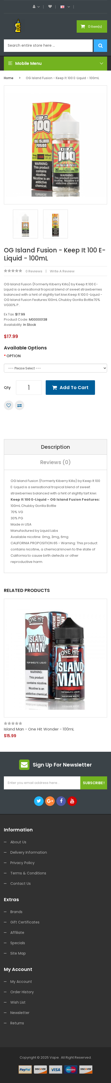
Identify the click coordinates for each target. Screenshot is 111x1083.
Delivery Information (28, 852)
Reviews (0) (55, 462)
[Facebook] (61, 801)
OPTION (13, 355)
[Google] (50, 801)
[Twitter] (39, 801)
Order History (22, 992)
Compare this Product (19, 405)
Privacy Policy (22, 862)
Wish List (18, 1002)
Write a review (62, 271)
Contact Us (20, 883)
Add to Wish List (8, 405)
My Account (21, 981)
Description (55, 447)
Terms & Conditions (28, 873)
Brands (16, 911)
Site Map (18, 953)
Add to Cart (74, 387)
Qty (7, 387)
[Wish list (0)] (50, 6)
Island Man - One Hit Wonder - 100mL (39, 729)
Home (8, 78)
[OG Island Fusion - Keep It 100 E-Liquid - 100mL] (25, 223)
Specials (17, 943)
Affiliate (17, 932)
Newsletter (19, 1012)
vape (54, 1057)
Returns (17, 1023)
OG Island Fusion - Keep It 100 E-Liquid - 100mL (62, 78)
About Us (18, 842)
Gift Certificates (24, 922)
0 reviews (34, 271)
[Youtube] (72, 801)
